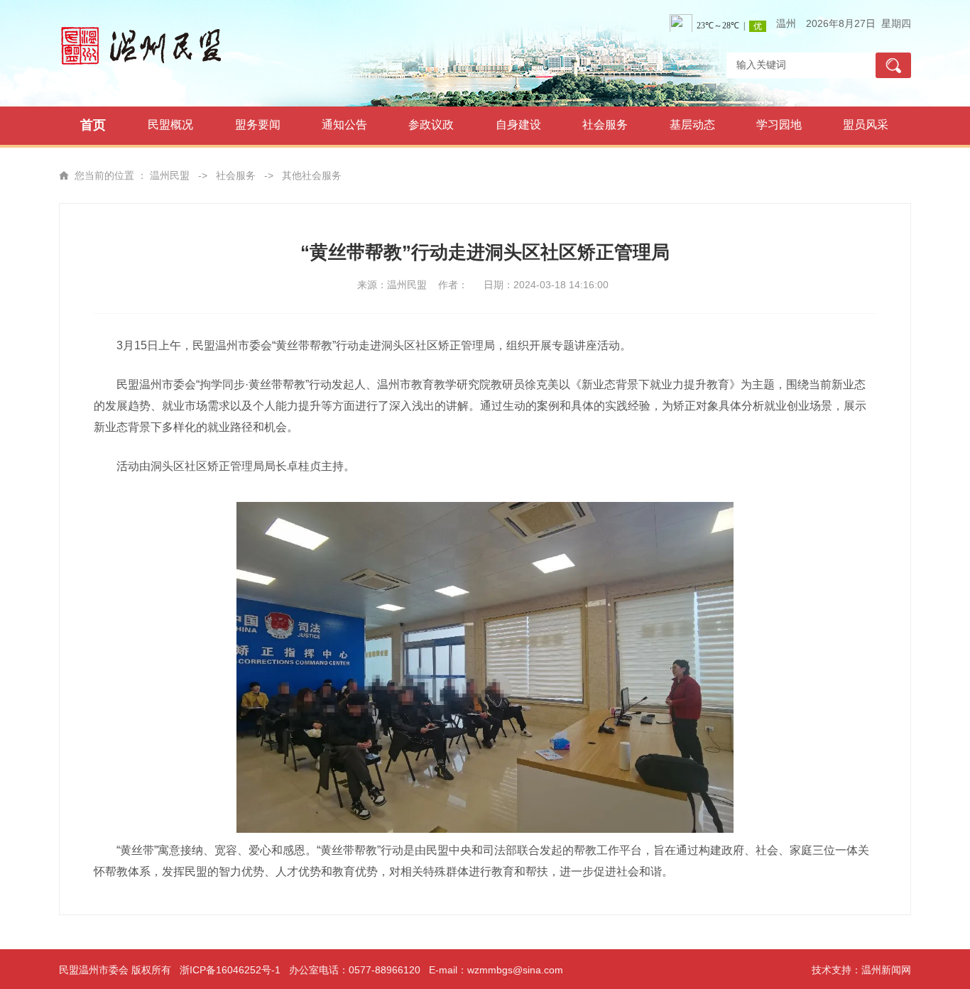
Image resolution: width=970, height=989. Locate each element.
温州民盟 (170, 175)
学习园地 (779, 125)
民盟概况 (170, 125)
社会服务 (605, 125)
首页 (93, 125)
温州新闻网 (886, 970)
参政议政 (431, 125)
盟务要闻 (257, 125)
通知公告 (344, 125)
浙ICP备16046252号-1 (230, 970)
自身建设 (518, 125)
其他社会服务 (312, 175)
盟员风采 (865, 125)
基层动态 (692, 125)
